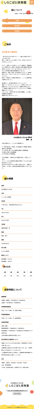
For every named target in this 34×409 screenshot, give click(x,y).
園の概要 (17, 26)
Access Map (17, 393)
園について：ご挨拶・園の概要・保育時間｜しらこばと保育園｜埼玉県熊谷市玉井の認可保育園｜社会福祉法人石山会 (13, 2)
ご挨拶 (17, 20)
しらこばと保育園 (15, 407)
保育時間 (17, 31)
